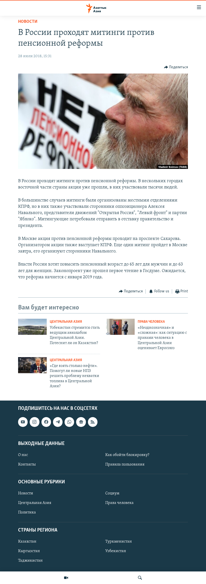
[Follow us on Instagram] (34, 422)
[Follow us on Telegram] (58, 422)
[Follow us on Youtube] (23, 422)
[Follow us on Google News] (81, 422)
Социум (112, 493)
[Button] (176, 67)
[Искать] (139, 577)
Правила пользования (124, 465)
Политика (27, 512)
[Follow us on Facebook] (46, 422)
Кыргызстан (29, 551)
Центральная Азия (66, 322)
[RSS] (92, 422)
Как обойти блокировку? (127, 455)
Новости (27, 22)
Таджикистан (30, 561)
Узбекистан (115, 551)
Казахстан (27, 542)
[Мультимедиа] (66, 577)
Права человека (151, 322)
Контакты (27, 465)
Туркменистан (118, 542)
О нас (23, 455)
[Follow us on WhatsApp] (69, 422)
